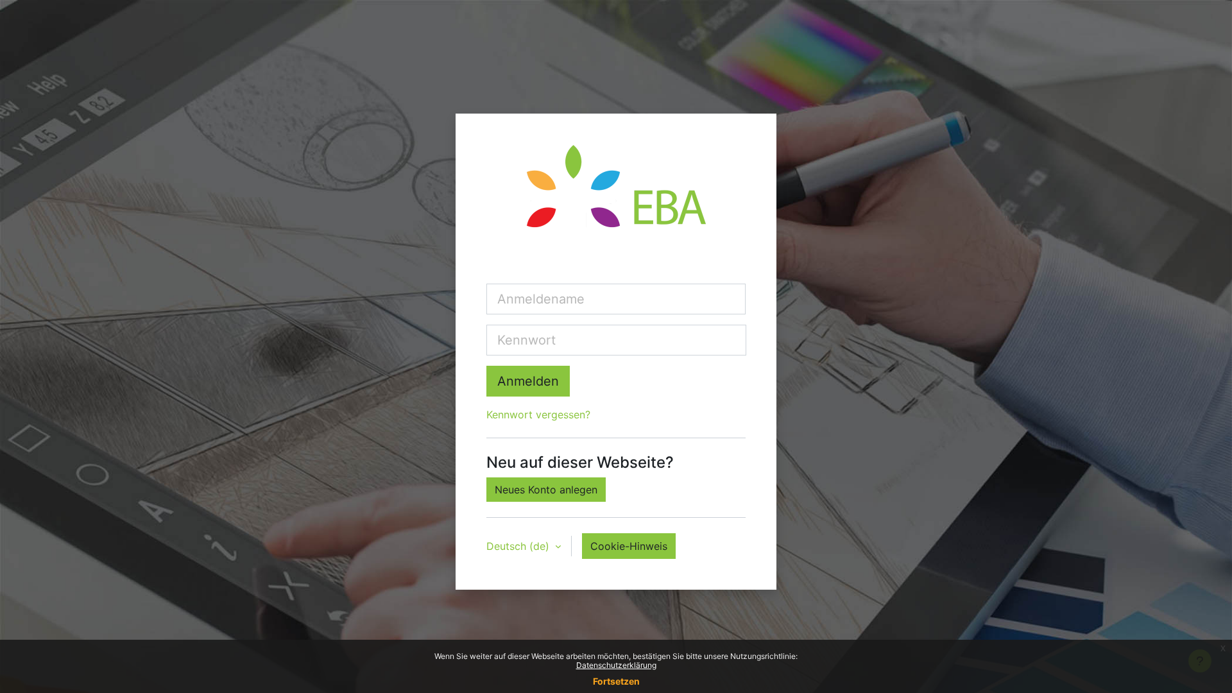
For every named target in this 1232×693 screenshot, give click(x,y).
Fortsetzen (616, 681)
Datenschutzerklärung (616, 665)
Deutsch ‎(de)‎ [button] (519, 546)
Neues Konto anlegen (546, 489)
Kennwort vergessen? (538, 414)
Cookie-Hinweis (628, 546)
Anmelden (528, 381)
